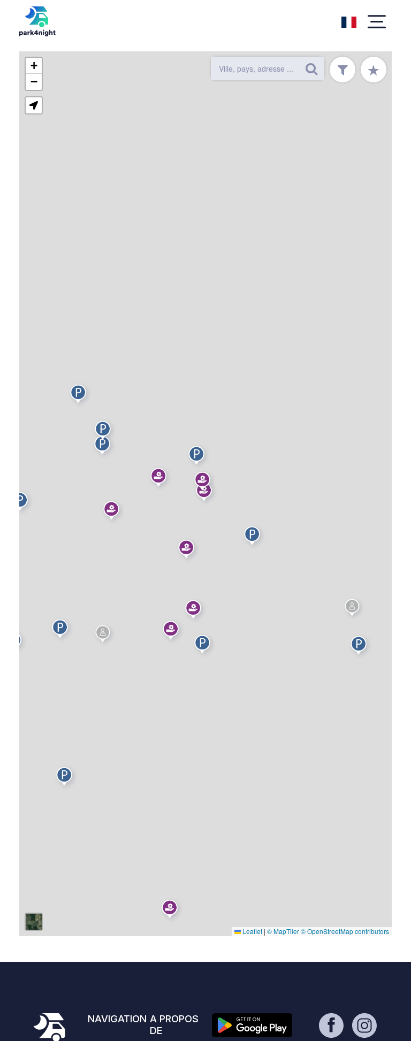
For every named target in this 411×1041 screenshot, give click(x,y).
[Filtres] (342, 69)
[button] (360, 647)
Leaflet (251, 931)
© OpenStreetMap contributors (345, 931)
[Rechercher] (311, 68)
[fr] (349, 21)
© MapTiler (283, 931)
